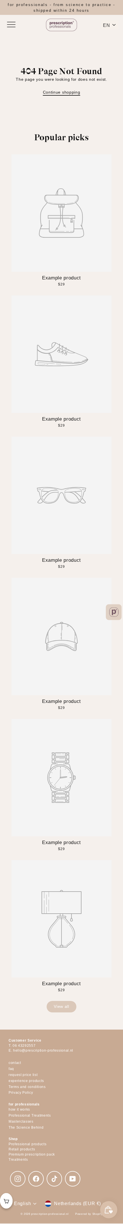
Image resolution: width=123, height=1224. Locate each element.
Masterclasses (21, 1121)
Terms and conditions (27, 1087)
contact (15, 1063)
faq (11, 1069)
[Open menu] (11, 25)
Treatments (18, 1160)
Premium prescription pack (32, 1154)
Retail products (22, 1149)
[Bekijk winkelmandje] (6, 1201)
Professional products (27, 1144)
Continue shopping (61, 92)
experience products (26, 1081)
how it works (19, 1109)
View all (61, 1006)
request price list (23, 1075)
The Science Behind (26, 1128)
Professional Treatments (30, 1115)
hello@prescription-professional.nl (43, 1050)
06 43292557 (24, 1046)
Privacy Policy (21, 1093)
